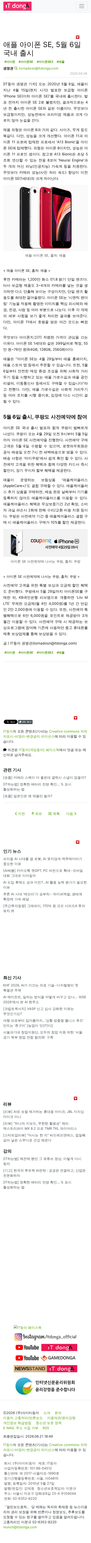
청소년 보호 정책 (49, 1423)
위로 (38, 814)
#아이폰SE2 (45, 61)
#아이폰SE (26, 61)
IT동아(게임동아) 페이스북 (39, 750)
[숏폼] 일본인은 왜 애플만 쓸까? (27, 796)
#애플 (61, 61)
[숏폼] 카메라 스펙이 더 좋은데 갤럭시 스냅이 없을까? (44, 777)
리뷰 (7, 1104)
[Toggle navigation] (82, 6)
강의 (7, 1151)
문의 (58, 1413)
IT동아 (8, 731)
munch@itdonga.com (20, 1527)
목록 (56, 814)
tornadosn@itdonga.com (38, 68)
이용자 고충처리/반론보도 (23, 1418)
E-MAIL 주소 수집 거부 (20, 1428)
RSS (46, 1428)
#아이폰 (9, 61)
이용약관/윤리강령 (61, 1418)
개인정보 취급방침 (17, 1423)
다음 (70, 814)
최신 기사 (12, 977)
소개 (46, 1413)
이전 (21, 814)
